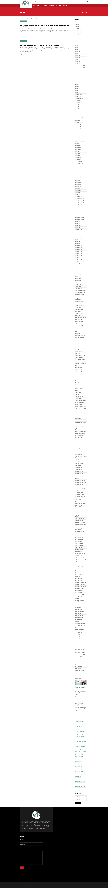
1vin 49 (76, 41)
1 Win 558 (77, 24)
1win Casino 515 (78, 104)
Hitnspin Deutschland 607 (80, 400)
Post (76, 563)
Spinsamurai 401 (78, 592)
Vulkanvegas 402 (78, 656)
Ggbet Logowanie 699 (79, 388)
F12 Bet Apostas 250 (79, 349)
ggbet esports (83, 751)
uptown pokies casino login (80, 781)
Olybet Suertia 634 (79, 545)
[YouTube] (61, 1)
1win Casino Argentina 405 (80, 108)
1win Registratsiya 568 (79, 215)
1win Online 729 (78, 186)
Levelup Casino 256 (79, 490)
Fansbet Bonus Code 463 (80, 355)
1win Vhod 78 (77, 276)
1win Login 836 (78, 157)
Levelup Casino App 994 (80, 494)
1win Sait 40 (77, 227)
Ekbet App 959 (78, 343)
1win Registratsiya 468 (79, 211)
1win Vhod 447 (78, 272)
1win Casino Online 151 (79, 113)
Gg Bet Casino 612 (78, 367)
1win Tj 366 (34, 40)
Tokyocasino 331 (78, 609)
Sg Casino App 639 (79, 570)
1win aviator (81, 724)
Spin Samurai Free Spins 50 (80, 586)
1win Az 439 (77, 69)
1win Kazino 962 (78, 139)
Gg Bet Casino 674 (78, 369)
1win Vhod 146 (78, 265)
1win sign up (82, 734)
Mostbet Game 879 (79, 520)
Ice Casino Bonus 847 (79, 402)
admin (29, 40)
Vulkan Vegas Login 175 (80, 652)
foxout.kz (77, 361)
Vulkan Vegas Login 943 (80, 654)
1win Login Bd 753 (78, 161)
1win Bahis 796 (78, 73)
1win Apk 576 (77, 47)
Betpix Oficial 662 (78, 319)
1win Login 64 (78, 153)
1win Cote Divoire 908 (79, 117)
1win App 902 (77, 59)
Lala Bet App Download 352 (80, 448)
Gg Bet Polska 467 (78, 373)
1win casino (81, 726)
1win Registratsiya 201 (79, 202)
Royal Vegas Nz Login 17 (80, 566)
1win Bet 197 (77, 76)
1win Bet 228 (77, 78)
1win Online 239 (78, 182)
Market (76, 774)
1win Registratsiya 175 (79, 198)
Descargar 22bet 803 (79, 340)
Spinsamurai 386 (78, 590)
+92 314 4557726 (50, 1)
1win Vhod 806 (78, 278)
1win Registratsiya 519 (79, 213)
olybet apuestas (81, 774)
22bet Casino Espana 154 (80, 290)
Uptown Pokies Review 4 (80, 641)
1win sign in (77, 734)
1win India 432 (78, 135)
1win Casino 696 (78, 106)
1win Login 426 (78, 149)
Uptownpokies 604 (79, 645)
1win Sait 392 (77, 225)
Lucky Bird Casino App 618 (80, 508)
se (75, 568)
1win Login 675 (78, 155)
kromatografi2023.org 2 (80, 445)
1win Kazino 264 (78, 137)
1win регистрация (78, 741)
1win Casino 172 (78, 100)
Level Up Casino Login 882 (80, 480)
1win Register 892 (78, 196)
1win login (84, 729)
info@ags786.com (38, 1)
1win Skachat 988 (78, 259)
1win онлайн (77, 739)
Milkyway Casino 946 (79, 518)
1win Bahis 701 (78, 71)
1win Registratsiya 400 (79, 209)
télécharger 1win (78, 776)
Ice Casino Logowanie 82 (80, 410)
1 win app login (80, 719)
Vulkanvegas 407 (78, 658)
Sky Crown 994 (78, 576)
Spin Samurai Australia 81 (80, 582)
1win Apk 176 (77, 45)
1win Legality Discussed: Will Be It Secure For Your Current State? (40, 45)
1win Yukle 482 (78, 280)
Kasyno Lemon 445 (79, 441)
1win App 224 (77, 53)
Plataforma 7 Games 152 (80, 555)
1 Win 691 (77, 26)
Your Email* (22, 844)
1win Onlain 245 (78, 174)
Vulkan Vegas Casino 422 (80, 647)
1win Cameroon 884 (79, 98)
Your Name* (22, 839)
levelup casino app (78, 764)
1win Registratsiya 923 (79, 219)
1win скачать (77, 744)
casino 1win (77, 749)
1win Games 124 (78, 128)
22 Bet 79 (76, 282)
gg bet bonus (77, 751)
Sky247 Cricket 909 (79, 578)
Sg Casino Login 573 (79, 574)
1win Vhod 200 (78, 267)
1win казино (81, 736)
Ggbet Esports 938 (79, 382)
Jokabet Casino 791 (79, 437)
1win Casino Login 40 (79, 110)
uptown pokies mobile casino (80, 786)
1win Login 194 (78, 143)
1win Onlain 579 (78, 178)
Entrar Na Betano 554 (79, 345)
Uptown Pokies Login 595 (80, 638)
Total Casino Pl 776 (79, 615)
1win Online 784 (78, 190)
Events (76, 347)
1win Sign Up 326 (78, 237)
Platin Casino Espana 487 (80, 559)
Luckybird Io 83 (78, 510)
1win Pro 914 (77, 194)
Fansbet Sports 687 (79, 357)
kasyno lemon (77, 759)
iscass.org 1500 (78, 418)
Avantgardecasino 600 (79, 305)
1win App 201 (77, 51)
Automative (83, 746)
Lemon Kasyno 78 (78, 465)
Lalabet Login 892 (78, 454)
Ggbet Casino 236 (78, 380)
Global (82, 756)
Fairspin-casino (78, 353)
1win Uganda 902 (78, 263)
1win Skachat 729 (78, 253)
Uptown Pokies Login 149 (80, 636)
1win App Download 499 (80, 67)
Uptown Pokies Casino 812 (80, 634)
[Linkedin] (60, 1)
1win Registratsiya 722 (79, 217)
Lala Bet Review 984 (79, 450)
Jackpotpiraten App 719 (80, 426)
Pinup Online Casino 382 (80, 553)
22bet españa (77, 746)
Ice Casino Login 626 (79, 404)
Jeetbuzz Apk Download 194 (80, 431)
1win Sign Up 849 (78, 239)
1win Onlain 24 (78, 172)
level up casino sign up (79, 771)
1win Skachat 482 (78, 249)
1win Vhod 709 (78, 274)
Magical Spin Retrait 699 (80, 512)
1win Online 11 (78, 180)
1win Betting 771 (78, 94)
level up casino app (78, 766)
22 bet (84, 744)
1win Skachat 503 (78, 251)
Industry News (78, 412)
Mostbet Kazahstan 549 (80, 522)
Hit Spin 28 (77, 394)
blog (76, 323)
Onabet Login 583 (78, 547)
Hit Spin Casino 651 (79, 396)
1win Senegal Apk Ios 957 (80, 233)
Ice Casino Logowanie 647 (80, 406)
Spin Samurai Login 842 (80, 588)
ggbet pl (83, 754)
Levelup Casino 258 (79, 492)
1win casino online (78, 729)
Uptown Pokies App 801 (80, 623)
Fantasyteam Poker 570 (80, 359)
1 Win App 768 (78, 30)
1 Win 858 (77, 28)
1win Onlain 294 (78, 176)
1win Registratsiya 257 (79, 204)
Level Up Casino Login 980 (80, 482)
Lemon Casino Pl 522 (79, 463)
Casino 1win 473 (78, 327)
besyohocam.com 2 (79, 313)
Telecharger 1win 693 (79, 594)
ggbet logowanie (78, 754)
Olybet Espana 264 (79, 539)
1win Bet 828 (77, 92)
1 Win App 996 (78, 32)
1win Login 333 (78, 147)
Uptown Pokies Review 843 (80, 643)
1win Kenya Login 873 (79, 141)
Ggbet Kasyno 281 (78, 386)
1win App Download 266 (80, 65)
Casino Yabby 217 (78, 333)
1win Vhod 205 (78, 270)
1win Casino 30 (78, 102)
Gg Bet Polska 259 (78, 371)
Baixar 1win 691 (78, 311)
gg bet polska (77, 756)
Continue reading (23, 34)
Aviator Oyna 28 (78, 307)
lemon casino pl (78, 761)
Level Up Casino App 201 (80, 471)
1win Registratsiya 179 (79, 200)
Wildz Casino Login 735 (79, 666)
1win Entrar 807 (78, 124)
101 (75, 36)
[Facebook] (58, 1)
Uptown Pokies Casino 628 (80, 632)
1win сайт (84, 741)
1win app (76, 724)
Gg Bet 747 (77, 365)
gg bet (81, 749)
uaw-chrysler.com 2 (79, 619)
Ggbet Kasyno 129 (78, 384)
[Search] (86, 1)
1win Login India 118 (79, 163)
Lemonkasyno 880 (78, 469)
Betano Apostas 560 (79, 315)
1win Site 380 (77, 241)
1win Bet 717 (77, 90)
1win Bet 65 (77, 88)
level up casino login (78, 769)
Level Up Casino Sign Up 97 (80, 488)
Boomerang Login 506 (79, 325)
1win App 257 (77, 57)
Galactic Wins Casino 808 (80, 363)
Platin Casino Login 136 (80, 561)
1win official (77, 731)
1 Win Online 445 (78, 34)
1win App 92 (77, 61)
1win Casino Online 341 (79, 115)
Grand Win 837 (78, 392)
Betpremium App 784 (79, 321)
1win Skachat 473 (78, 247)
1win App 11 (77, 49)
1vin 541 (76, 43)
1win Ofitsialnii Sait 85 (79, 169)
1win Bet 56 (77, 84)
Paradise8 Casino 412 (79, 549)
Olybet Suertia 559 (79, 543)
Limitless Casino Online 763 (80, 503)
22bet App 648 (78, 286)
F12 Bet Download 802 (79, 351)
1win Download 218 (79, 122)
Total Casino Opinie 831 (80, 611)
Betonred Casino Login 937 (80, 317)
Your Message (23, 850)
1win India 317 (78, 132)
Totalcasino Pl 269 (79, 617)
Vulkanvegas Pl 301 (79, 660)
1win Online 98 (78, 192)
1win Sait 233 (77, 221)
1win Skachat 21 (78, 243)
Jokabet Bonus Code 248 (80, 435)
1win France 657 (78, 126)
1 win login (77, 721)
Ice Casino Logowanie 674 (80, 408)
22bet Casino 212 (78, 288)
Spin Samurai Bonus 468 (80, 584)
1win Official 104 (78, 165)
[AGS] (26, 4)
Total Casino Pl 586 (79, 613)
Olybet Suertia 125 (79, 541)
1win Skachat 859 (78, 257)
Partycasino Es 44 (78, 551)
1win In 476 (77, 130)
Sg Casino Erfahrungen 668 (81, 572)
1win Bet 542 (77, 82)
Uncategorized (78, 621)
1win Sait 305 (77, 223)
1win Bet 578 (77, 86)
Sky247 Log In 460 (78, 580)
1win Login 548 (78, 151)
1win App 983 (77, 63)
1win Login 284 (78, 145)
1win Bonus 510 (78, 96)
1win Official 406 (78, 167)
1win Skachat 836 (78, 255)
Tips (75, 603)
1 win (76, 719)
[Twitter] (56, 1)
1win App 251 (77, 55)
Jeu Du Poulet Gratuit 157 (80, 433)
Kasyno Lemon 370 (79, 439)
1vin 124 (76, 39)
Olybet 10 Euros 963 (79, 537)
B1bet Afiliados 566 (79, 309)
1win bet (76, 726)
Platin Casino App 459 (79, 557)
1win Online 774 (78, 188)
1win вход (76, 736)
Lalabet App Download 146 (80, 452)
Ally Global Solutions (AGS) (31, 885)
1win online (82, 731)
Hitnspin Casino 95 (79, 398)
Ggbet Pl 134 (77, 390)
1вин (81, 744)
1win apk (81, 721)
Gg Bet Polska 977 (78, 377)
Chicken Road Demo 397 (80, 335)
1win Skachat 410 (78, 245)
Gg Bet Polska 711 (78, 375)
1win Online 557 (78, 184)
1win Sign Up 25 (78, 235)
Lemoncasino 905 (78, 467)
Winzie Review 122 (78, 668)
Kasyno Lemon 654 (79, 443)
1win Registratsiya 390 (79, 206)
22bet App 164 (78, 284)
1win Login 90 (78, 159)
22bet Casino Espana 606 (80, 292)
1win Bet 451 (77, 80)
